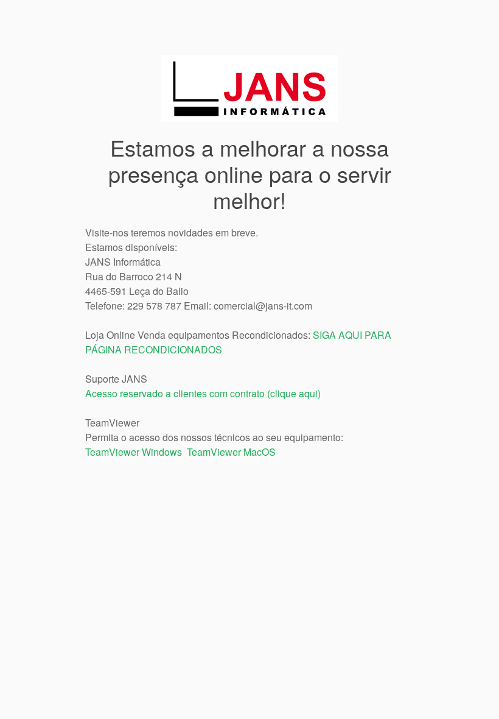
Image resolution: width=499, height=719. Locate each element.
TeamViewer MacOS (231, 452)
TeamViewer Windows (133, 452)
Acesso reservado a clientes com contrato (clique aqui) (203, 393)
